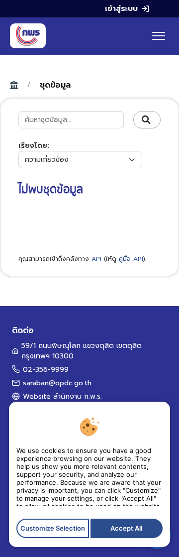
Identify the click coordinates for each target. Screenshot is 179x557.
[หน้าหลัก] (28, 35)
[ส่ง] (147, 120)
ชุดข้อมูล (55, 85)
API (96, 258)
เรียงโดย (32, 145)
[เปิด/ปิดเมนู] (158, 35)
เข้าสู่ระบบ (121, 8)
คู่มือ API (131, 258)
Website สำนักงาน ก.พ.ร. (62, 396)
